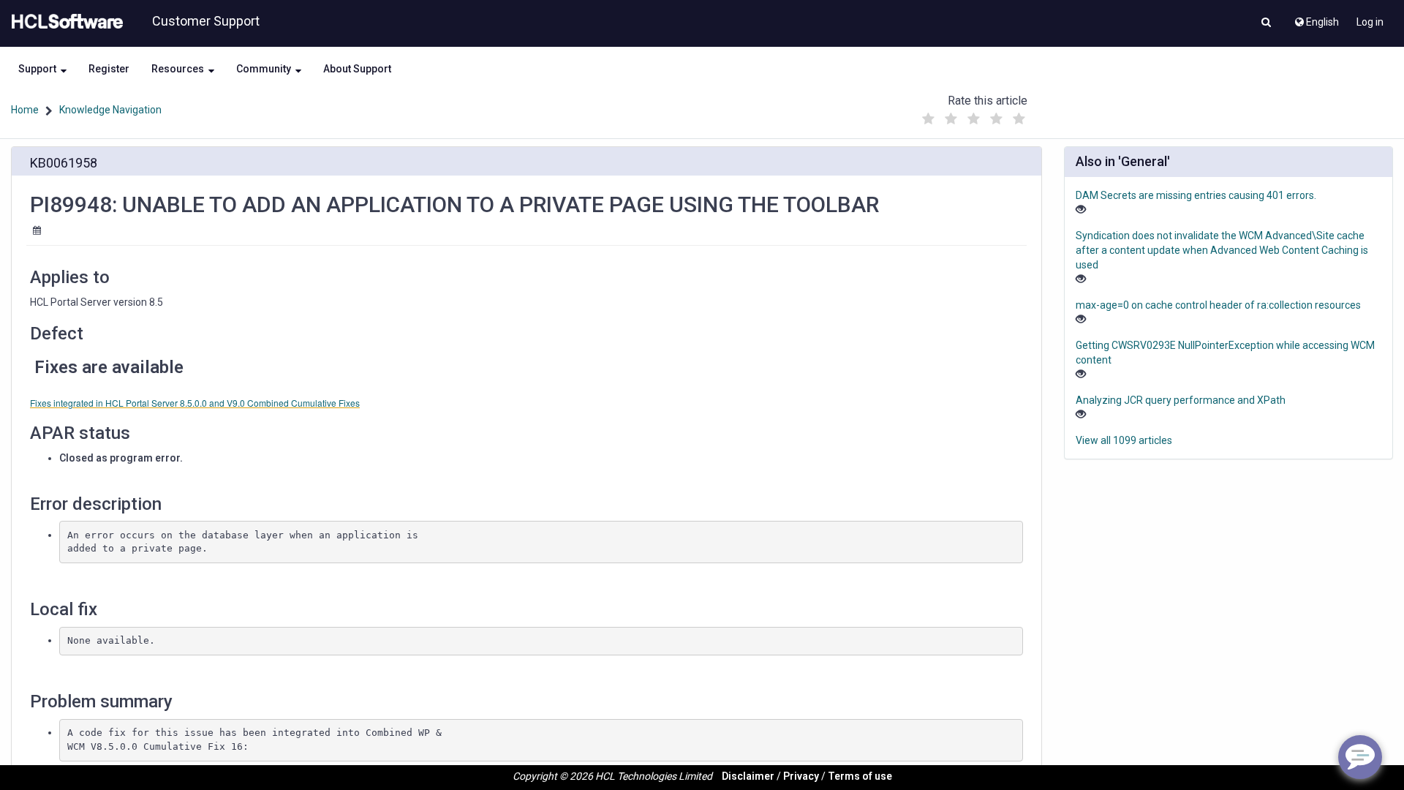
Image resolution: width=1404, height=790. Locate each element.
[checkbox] (928, 119)
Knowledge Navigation (110, 110)
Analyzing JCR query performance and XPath (1181, 400)
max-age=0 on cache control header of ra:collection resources (1218, 305)
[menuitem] (1316, 18)
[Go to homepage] (64, 22)
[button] (1266, 23)
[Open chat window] (1360, 757)
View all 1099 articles (1124, 440)
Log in (1370, 22)
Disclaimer (748, 776)
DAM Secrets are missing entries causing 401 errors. (1196, 195)
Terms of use (860, 776)
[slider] (973, 115)
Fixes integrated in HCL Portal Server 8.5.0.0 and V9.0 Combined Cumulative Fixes (195, 402)
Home (25, 110)
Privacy (801, 776)
